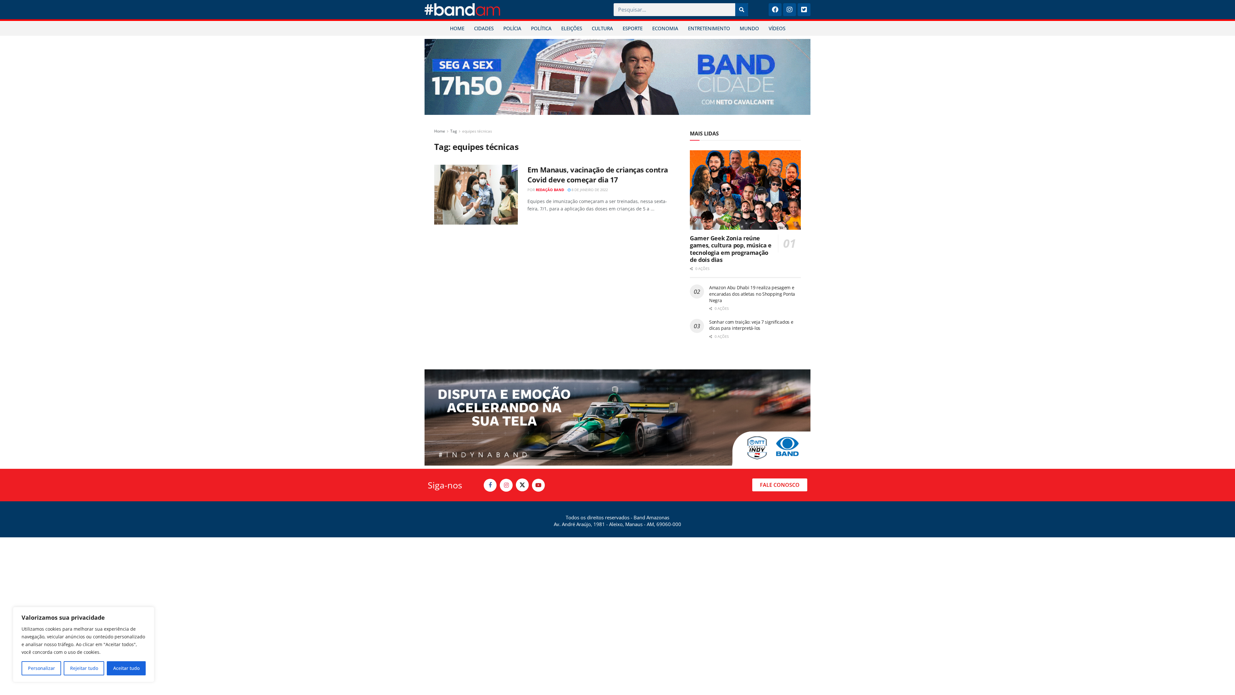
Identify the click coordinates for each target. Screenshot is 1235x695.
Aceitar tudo (126, 668)
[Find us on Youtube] (538, 485)
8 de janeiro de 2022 (589, 189)
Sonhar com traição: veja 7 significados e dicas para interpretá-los (751, 325)
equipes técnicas (477, 131)
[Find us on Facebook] (490, 485)
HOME (457, 28)
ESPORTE (633, 28)
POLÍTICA (541, 28)
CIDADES (484, 28)
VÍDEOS (777, 28)
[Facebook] (775, 9)
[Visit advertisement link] (617, 77)
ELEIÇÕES (571, 28)
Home (439, 131)
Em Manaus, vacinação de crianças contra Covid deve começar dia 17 (597, 174)
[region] (83, 644)
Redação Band (550, 189)
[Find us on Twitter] (522, 484)
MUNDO (749, 28)
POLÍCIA (512, 28)
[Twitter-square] (804, 9)
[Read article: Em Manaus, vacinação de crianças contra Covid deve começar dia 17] (476, 195)
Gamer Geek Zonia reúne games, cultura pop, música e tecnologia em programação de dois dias (731, 249)
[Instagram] (789, 9)
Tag (453, 131)
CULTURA (602, 28)
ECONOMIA (665, 28)
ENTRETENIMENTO (709, 28)
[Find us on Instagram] (506, 485)
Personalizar (41, 668)
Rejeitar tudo (84, 668)
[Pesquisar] (741, 9)
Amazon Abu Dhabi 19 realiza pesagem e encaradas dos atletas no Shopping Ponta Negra (752, 293)
